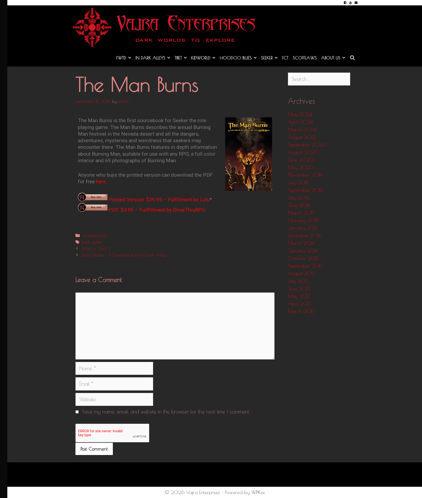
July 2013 (298, 281)
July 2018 (298, 182)
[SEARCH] (353, 57)
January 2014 (302, 250)
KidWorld (201, 57)
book (85, 242)
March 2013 (301, 311)
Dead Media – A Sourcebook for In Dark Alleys (124, 255)
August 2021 (302, 137)
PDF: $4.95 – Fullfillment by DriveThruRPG (156, 210)
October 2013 (303, 258)
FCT (285, 57)
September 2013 (305, 266)
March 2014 (301, 243)
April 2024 (300, 122)
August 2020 (303, 152)
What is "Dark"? (95, 248)
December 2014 (304, 235)
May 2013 (299, 296)
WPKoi (257, 492)
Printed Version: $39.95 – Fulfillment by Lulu (158, 200)
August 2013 (301, 273)
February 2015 (303, 220)
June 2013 (299, 288)
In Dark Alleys (150, 57)
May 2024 (300, 114)
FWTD (121, 57)
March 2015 (301, 213)
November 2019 (305, 175)
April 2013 (299, 303)
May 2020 (301, 167)
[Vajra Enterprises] (167, 26)
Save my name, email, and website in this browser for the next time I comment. (166, 411)
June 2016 (299, 205)
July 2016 (298, 197)
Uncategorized (93, 235)
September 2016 (305, 190)
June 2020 (301, 159)
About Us (330, 57)
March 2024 (302, 129)
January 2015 (303, 228)
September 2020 (307, 144)
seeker (97, 242)
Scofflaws (305, 57)
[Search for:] (319, 79)
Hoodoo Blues (236, 57)
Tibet (178, 57)
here (101, 181)
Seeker (267, 57)
